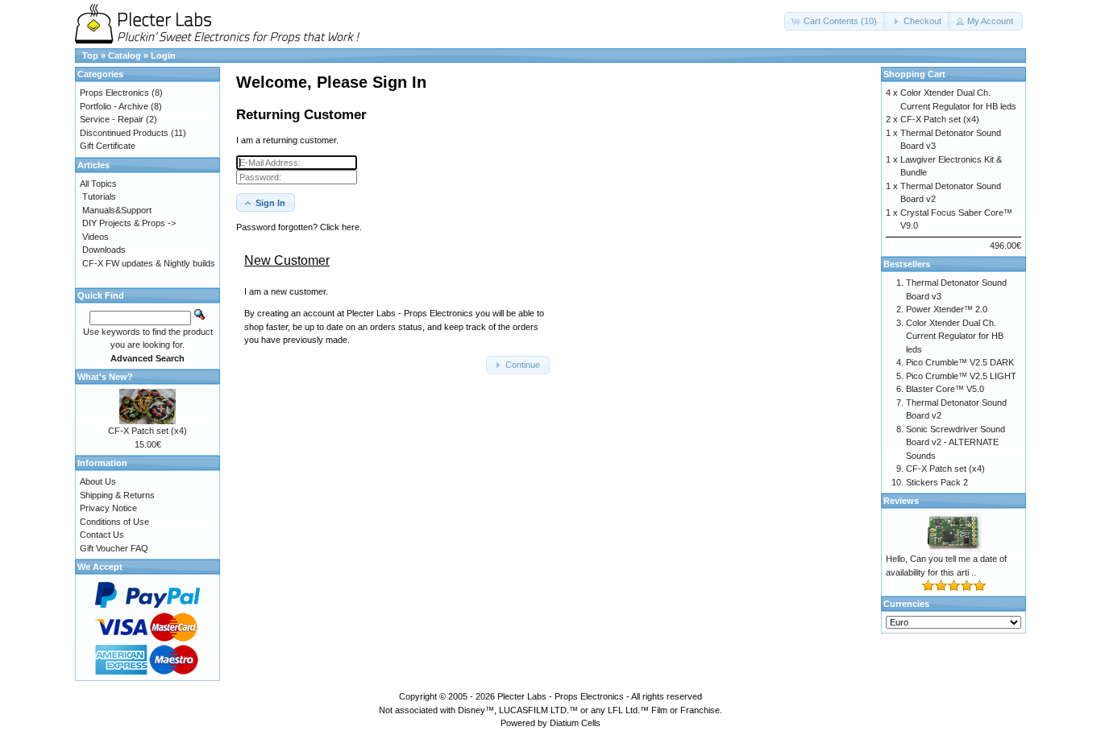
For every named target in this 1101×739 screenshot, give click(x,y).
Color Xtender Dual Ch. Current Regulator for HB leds (954, 336)
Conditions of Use (114, 521)
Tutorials (99, 196)
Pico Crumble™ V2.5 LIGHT (961, 376)
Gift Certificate (107, 146)
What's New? (105, 377)
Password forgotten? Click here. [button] (299, 227)
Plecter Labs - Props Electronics (560, 696)
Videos (95, 237)
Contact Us (102, 534)
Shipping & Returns (117, 495)
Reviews (901, 501)
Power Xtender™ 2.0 (946, 309)
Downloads (104, 249)
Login (163, 55)
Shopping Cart (914, 74)
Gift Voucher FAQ (114, 548)
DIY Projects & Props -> (129, 223)
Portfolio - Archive (114, 106)
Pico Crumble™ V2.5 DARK (960, 362)
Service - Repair (111, 119)
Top (90, 55)
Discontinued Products (124, 133)
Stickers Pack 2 (937, 482)
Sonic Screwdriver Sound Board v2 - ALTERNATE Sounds (955, 442)
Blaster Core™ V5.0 (945, 389)
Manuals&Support (117, 210)
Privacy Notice (108, 508)
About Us (98, 481)
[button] (835, 21)
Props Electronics (114, 92)
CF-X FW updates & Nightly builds (148, 263)
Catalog (124, 55)
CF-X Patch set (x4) (147, 431)
